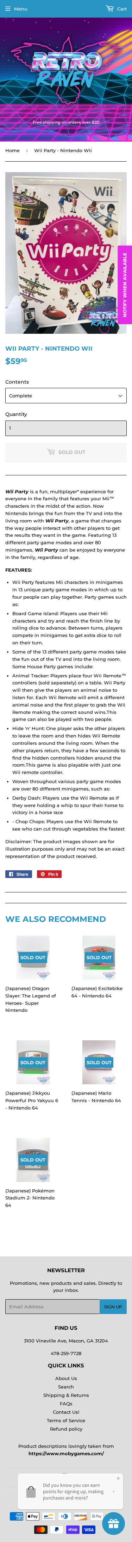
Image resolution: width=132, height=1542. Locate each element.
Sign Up (113, 1306)
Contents (17, 382)
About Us (66, 1378)
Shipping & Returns (66, 1395)
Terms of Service (66, 1420)
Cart (121, 9)
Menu (20, 9)
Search (66, 1387)
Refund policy (66, 1429)
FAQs (66, 1403)
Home (12, 150)
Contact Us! (66, 1412)
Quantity (16, 414)
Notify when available (124, 285)
